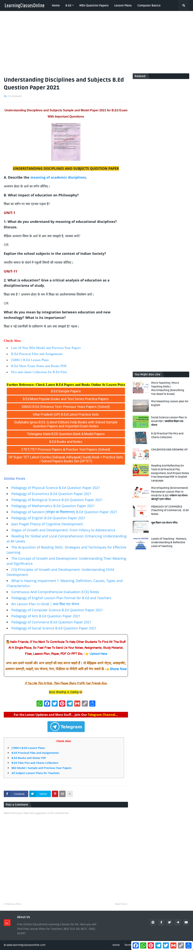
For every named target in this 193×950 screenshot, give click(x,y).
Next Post (120, 904)
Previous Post (13, 904)
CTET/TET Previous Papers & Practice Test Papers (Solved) (65, 449)
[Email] (62, 794)
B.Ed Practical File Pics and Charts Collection (167, 435)
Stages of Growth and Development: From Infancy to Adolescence (63, 530)
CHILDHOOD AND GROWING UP (169, 449)
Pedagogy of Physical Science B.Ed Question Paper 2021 (55, 487)
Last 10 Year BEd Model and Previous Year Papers (46, 348)
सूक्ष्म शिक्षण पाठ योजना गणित (164, 522)
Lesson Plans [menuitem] (123, 5)
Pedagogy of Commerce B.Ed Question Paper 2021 (51, 622)
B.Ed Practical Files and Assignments (37, 354)
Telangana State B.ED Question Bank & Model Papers (66, 434)
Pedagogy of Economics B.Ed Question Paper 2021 (51, 493)
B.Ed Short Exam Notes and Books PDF (39, 366)
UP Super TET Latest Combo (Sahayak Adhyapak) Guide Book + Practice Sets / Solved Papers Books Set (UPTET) (66, 459)
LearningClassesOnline (22, 467)
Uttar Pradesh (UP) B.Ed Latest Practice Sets (66, 414)
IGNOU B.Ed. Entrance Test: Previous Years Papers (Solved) (66, 407)
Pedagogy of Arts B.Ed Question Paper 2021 (45, 616)
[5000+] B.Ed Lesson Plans (30, 360)
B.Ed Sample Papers (66, 391)
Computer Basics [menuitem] (149, 5)
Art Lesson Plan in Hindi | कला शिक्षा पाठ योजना (45, 604)
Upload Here (98, 654)
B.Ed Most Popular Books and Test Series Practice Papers (66, 399)
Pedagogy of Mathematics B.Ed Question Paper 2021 (53, 506)
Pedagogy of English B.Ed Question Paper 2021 (48, 518)
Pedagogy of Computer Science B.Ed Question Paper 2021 (57, 610)
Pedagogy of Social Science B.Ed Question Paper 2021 (53, 628)
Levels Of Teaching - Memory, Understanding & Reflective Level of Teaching (169, 542)
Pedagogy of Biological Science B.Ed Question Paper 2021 (57, 499)
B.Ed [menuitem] (68, 5)
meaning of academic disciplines (58, 177)
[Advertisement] (96, 42)
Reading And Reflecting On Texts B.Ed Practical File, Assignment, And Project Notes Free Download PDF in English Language (170, 473)
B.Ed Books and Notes (65, 442)
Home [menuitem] (56, 5)
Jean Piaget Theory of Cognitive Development (47, 524)
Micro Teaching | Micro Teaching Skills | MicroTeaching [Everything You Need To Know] (167, 388)
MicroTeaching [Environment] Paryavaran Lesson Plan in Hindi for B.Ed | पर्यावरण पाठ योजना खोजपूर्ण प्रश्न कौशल (169, 493)
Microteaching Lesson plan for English (169, 403)
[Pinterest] (55, 794)
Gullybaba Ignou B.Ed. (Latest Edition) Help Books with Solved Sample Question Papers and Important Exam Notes (65, 424)
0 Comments (15, 96)
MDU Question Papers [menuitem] (94, 5)
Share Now (118, 669)
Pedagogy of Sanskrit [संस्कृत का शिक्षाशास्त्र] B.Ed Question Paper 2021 (64, 512)
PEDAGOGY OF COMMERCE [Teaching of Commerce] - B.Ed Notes (169, 510)
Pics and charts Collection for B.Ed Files (39, 372)
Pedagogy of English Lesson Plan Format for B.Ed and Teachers (61, 598)
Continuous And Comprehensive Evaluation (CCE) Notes (55, 592)
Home (116, 945)
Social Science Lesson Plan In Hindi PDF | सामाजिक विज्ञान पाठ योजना (169, 421)
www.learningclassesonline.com (26, 945)
